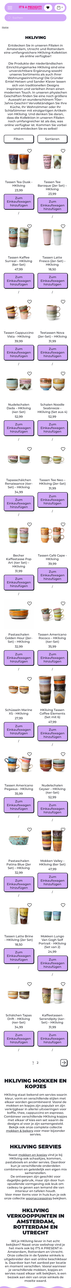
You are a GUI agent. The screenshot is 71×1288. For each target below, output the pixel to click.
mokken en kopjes (32, 1155)
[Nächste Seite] (63, 1062)
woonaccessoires (39, 1198)
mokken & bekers (19, 1131)
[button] (19, 139)
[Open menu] (10, 7)
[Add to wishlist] (29, 151)
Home (5, 27)
